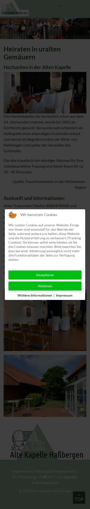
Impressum (64, 295)
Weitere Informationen (35, 295)
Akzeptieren (45, 275)
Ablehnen (45, 286)
